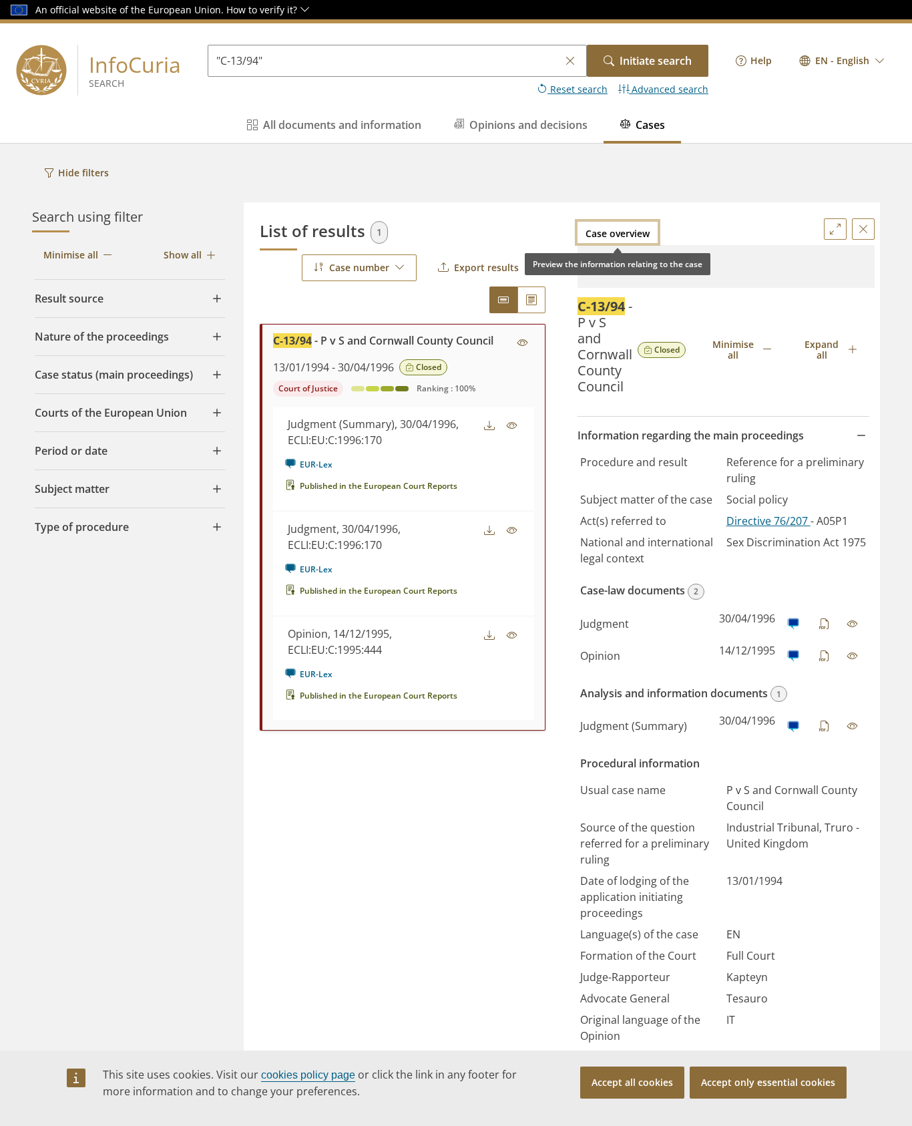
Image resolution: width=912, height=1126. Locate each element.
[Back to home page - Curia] (41, 70)
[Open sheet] (853, 623)
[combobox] (842, 60)
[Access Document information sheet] (522, 343)
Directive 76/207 (768, 521)
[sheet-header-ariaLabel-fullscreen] (835, 229)
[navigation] (753, 60)
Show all (183, 254)
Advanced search (668, 89)
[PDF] (825, 623)
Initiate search (656, 60)
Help (761, 60)
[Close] (863, 229)
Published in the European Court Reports (378, 486)
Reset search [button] (577, 89)
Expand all (822, 349)
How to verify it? (263, 9)
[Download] (489, 426)
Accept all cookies (632, 1082)
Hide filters (83, 172)
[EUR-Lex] (793, 623)
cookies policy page (308, 1075)
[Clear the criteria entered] (570, 61)
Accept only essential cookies (768, 1082)
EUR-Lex (316, 464)
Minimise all (70, 254)
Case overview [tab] (618, 233)
